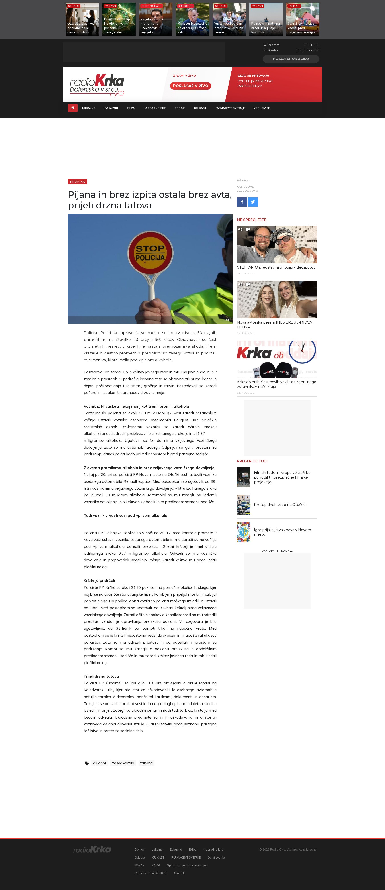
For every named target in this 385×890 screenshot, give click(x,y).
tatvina (146, 763)
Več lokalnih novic (276, 551)
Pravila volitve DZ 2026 (150, 873)
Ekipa (131, 108)
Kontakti (179, 873)
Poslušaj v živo (190, 86)
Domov (140, 849)
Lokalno (89, 108)
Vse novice (262, 108)
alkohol (99, 763)
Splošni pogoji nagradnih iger (187, 865)
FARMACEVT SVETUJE (230, 108)
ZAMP (156, 865)
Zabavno (111, 108)
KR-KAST (200, 108)
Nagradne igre (154, 108)
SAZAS (140, 865)
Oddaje (179, 108)
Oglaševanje (216, 857)
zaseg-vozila (123, 763)
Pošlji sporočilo (291, 59)
